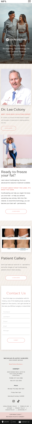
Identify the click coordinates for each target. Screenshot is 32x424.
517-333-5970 (17, 380)
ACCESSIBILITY (22, 410)
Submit (16, 340)
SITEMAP (9, 408)
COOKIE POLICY (10, 410)
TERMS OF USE (24, 406)
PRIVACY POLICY (20, 408)
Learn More (16, 278)
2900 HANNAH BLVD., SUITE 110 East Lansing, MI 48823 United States (16, 373)
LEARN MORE (8, 128)
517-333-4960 (18, 378)
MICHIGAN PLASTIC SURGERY (15, 417)
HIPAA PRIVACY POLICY (10, 406)
